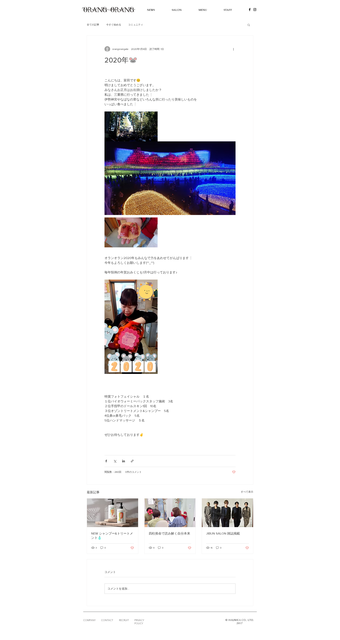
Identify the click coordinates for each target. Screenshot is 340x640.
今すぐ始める (113, 24)
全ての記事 (93, 24)
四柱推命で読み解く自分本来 (169, 533)
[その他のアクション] (233, 49)
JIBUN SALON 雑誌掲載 (223, 533)
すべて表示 (247, 491)
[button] (248, 24)
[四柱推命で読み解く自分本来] (170, 512)
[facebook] (250, 10)
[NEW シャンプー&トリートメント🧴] (112, 512)
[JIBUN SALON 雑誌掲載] (227, 512)
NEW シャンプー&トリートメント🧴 (112, 535)
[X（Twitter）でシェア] (115, 461)
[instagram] (255, 10)
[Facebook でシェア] (106, 461)
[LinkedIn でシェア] (123, 461)
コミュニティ (135, 24)
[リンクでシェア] (132, 461)
